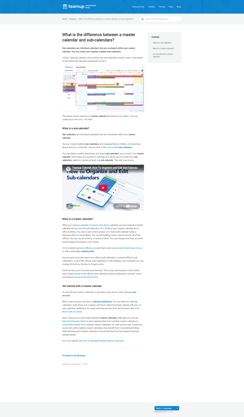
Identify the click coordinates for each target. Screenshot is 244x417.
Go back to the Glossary (73, 355)
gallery (126, 116)
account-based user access (129, 248)
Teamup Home (138, 7)
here (80, 119)
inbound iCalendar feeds (74, 321)
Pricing (162, 7)
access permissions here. (86, 277)
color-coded (119, 147)
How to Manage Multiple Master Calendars (103, 340)
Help (171, 7)
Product (151, 7)
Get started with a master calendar (163, 55)
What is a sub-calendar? (162, 43)
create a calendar (80, 225)
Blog (179, 7)
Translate (170, 412)
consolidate (68, 324)
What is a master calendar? (163, 48)
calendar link (87, 251)
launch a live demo (100, 225)
